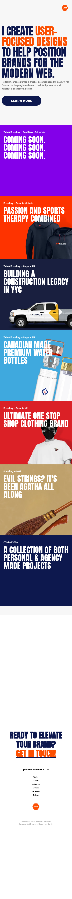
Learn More (21, 100)
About (35, 780)
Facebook (36, 791)
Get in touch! (36, 753)
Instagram (36, 784)
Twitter (36, 795)
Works (35, 777)
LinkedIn (36, 787)
